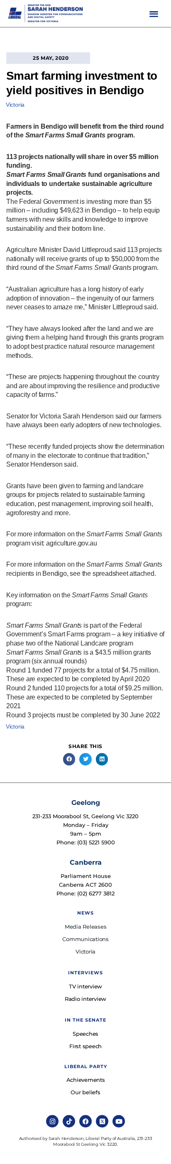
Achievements (85, 1079)
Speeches (85, 1033)
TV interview (85, 986)
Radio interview (85, 998)
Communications (85, 939)
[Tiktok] (69, 1121)
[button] (154, 13)
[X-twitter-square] (102, 1121)
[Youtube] (118, 1121)
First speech (85, 1046)
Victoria (15, 104)
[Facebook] (85, 1121)
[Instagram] (52, 1121)
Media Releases (86, 926)
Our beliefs (85, 1092)
